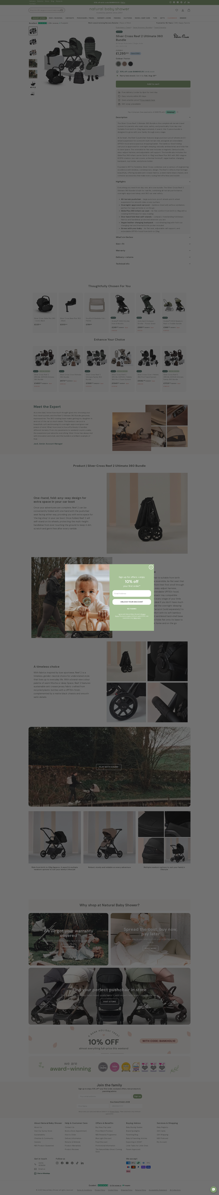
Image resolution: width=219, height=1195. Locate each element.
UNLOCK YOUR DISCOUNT (131, 602)
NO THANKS (131, 609)
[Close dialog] (151, 567)
